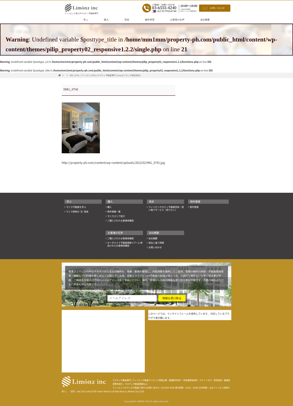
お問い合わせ (155, 247)
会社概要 (205, 19)
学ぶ (85, 19)
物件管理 (149, 19)
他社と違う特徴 (156, 243)
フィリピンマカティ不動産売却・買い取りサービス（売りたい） (166, 208)
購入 (106, 19)
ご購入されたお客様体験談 (120, 221)
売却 (126, 19)
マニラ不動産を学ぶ (76, 207)
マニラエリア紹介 (116, 216)
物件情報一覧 (114, 212)
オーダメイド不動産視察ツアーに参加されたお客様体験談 (125, 244)
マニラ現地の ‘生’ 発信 (77, 212)
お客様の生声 (177, 19)
